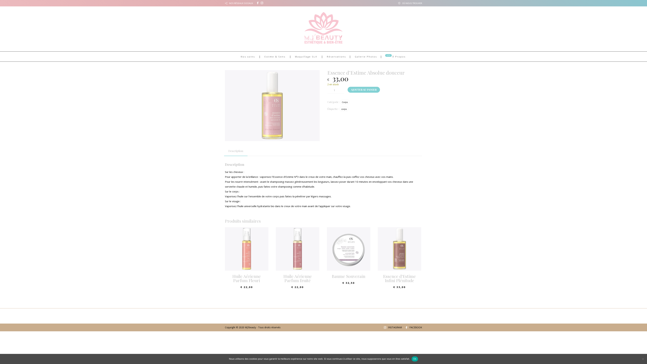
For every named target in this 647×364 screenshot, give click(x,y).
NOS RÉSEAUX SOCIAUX (241, 3)
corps (344, 109)
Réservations (336, 56)
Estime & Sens (275, 56)
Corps (345, 102)
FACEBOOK (415, 327)
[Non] (642, 359)
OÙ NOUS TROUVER (412, 3)
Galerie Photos (366, 56)
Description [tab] (235, 151)
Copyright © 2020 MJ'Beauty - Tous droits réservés (253, 327)
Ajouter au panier (364, 89)
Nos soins (248, 56)
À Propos (399, 56)
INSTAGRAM (395, 327)
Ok (414, 358)
